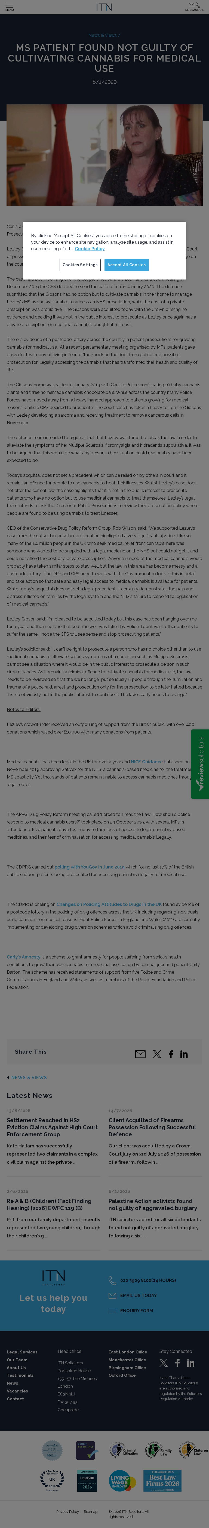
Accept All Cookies (126, 265)
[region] (104, 251)
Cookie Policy (90, 248)
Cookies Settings (80, 265)
